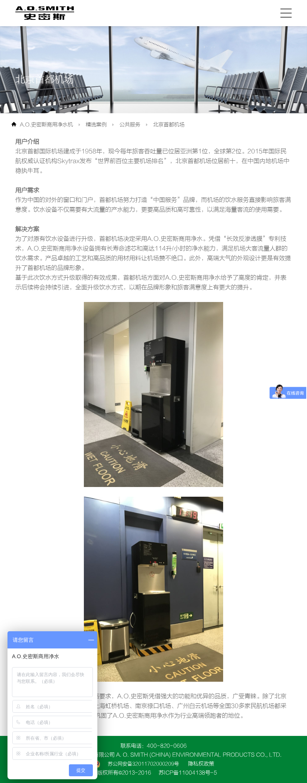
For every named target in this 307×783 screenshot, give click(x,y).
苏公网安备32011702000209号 (143, 764)
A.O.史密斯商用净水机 (46, 124)
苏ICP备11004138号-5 (188, 773)
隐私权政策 (201, 764)
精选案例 (96, 124)
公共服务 (129, 124)
